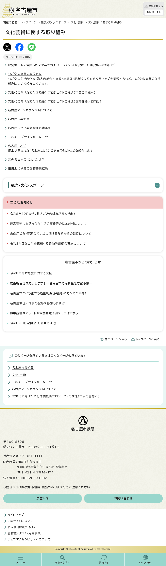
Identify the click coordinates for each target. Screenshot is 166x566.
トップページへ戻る (148, 339)
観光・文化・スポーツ (53, 22)
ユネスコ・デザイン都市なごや (28, 137)
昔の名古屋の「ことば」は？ (26, 159)
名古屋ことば (17, 146)
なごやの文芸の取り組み (25, 73)
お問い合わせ (123, 498)
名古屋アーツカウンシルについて (30, 110)
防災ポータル (154, 12)
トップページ (29, 22)
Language (145, 563)
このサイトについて (21, 521)
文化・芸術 (77, 22)
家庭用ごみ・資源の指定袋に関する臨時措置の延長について (50, 233)
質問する (104, 563)
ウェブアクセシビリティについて (29, 539)
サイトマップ (16, 514)
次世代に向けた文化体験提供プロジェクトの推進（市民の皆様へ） (52, 92)
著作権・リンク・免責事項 (24, 533)
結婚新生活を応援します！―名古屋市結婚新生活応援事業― (51, 283)
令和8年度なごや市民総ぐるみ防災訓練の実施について (48, 243)
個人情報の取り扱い (21, 527)
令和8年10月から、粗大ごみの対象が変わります (43, 213)
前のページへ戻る (116, 339)
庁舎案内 (42, 498)
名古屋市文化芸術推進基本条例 (29, 128)
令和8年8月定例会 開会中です (31, 323)
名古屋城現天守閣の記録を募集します (36, 303)
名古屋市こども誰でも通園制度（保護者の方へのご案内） (48, 293)
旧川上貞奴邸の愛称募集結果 (28, 168)
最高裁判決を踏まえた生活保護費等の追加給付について (48, 223)
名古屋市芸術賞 (19, 119)
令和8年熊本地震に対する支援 (31, 273)
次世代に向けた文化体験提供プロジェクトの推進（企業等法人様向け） (54, 101)
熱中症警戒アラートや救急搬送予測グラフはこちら (44, 313)
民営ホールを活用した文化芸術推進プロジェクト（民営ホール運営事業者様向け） (62, 65)
